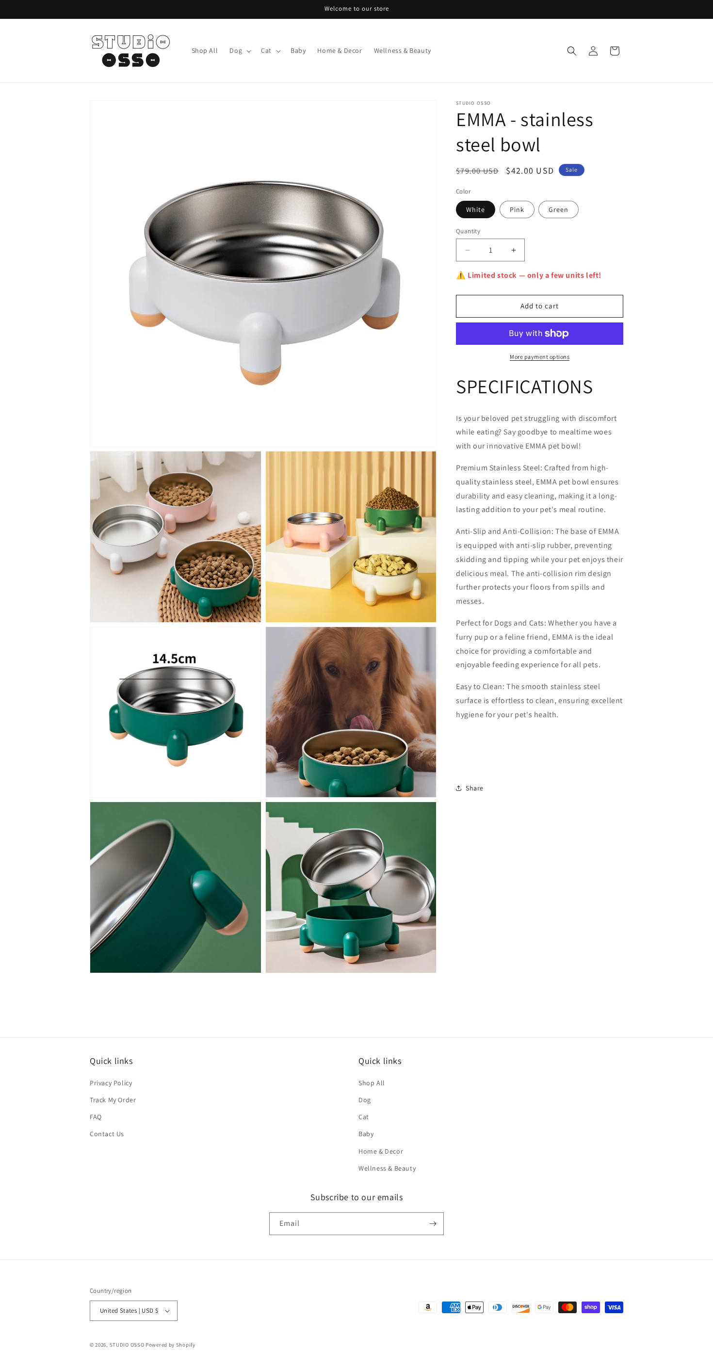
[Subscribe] (432, 1223)
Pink (517, 209)
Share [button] (475, 788)
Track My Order (113, 1099)
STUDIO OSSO (127, 1344)
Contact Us (107, 1133)
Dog (364, 1099)
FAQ (96, 1116)
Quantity (468, 231)
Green (558, 209)
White (475, 209)
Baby (365, 1133)
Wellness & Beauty (387, 1168)
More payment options (539, 356)
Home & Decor (380, 1151)
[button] (239, 50)
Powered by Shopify (170, 1344)
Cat (363, 1116)
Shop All (371, 1082)
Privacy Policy (111, 1082)
